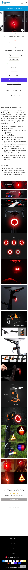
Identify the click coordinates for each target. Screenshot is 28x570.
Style (14, 47)
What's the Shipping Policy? (14, 91)
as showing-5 (14, 59)
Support (13, 538)
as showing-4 (19, 55)
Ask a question (14, 95)
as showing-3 (8, 55)
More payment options (14, 84)
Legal (13, 543)
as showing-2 (19, 50)
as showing (8, 50)
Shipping (8, 42)
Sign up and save (14, 548)
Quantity (14, 67)
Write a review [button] (14, 499)
